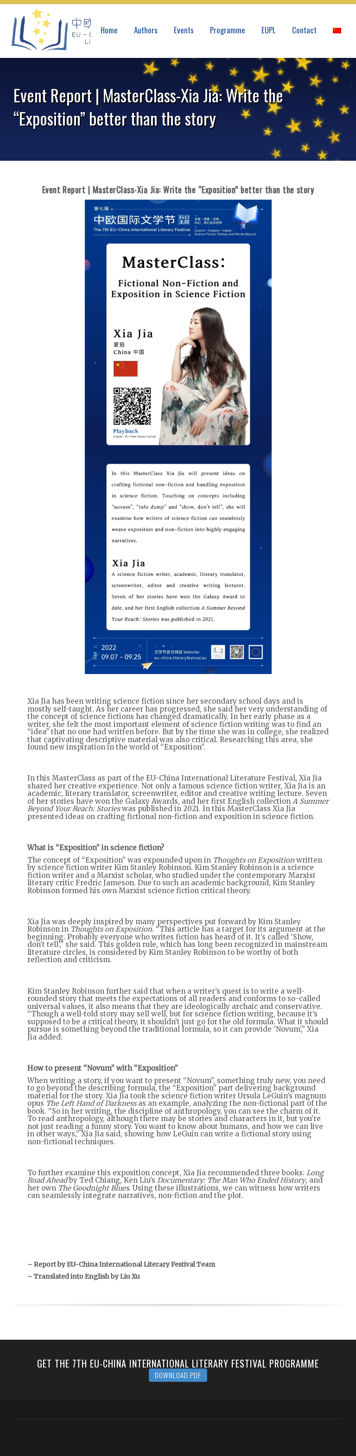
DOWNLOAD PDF (178, 1375)
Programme (227, 30)
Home (109, 30)
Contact (304, 30)
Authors (146, 30)
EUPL (268, 30)
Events (184, 30)
